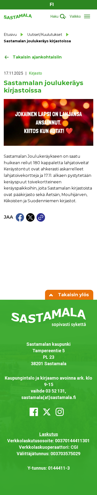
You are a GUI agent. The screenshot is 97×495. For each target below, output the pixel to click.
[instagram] (59, 412)
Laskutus (48, 434)
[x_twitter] (47, 412)
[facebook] (34, 412)
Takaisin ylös (73, 294)
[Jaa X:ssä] (30, 217)
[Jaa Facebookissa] (20, 217)
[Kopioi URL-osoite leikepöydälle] (41, 217)
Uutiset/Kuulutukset (44, 34)
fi (52, 4)
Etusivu (10, 34)
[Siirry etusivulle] (18, 16)
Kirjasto (35, 73)
